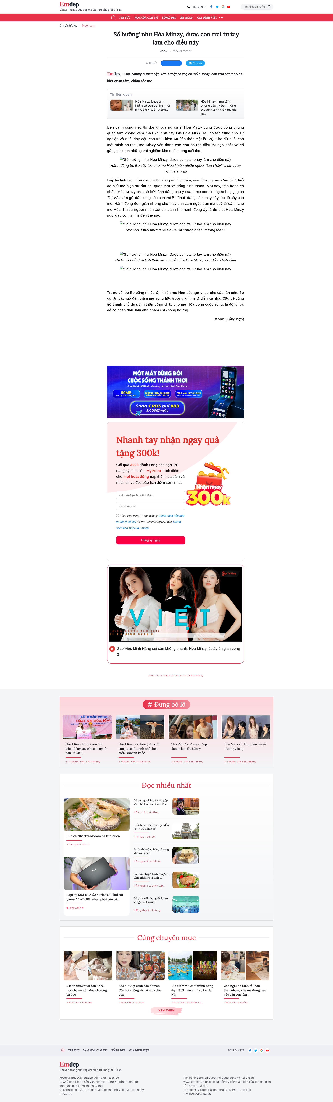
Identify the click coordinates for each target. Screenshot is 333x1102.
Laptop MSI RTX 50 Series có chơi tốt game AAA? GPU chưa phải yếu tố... (94, 897)
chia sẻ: (151, 62)
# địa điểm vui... (194, 1002)
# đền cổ (150, 836)
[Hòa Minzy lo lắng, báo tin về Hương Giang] (246, 727)
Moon (163, 51)
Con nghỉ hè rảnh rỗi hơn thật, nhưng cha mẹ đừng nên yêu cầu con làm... (245, 990)
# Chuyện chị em (75, 761)
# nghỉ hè (242, 1002)
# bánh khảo (153, 861)
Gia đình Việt (207, 17)
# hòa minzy (93, 761)
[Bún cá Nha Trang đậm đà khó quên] (97, 814)
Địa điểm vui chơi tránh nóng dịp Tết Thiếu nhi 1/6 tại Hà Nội (192, 990)
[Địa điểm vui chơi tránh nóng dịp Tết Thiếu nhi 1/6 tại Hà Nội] (192, 965)
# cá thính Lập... (155, 885)
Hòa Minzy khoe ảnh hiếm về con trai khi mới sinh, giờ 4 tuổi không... (152, 105)
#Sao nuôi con (171, 675)
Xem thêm (166, 1010)
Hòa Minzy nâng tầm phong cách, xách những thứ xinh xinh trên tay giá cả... (219, 108)
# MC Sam (138, 1002)
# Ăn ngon (72, 844)
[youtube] (228, 6)
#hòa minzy (155, 675)
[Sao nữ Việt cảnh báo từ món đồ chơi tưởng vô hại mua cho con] (140, 965)
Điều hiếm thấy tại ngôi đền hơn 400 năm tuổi (151, 827)
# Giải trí (138, 812)
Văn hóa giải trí (146, 17)
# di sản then (151, 812)
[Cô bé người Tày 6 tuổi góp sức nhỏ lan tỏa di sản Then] (185, 806)
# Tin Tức (139, 836)
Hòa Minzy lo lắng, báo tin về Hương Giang (245, 746)
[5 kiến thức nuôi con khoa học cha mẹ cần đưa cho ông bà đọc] (88, 965)
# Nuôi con (72, 1002)
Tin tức (124, 17)
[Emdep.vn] (70, 5)
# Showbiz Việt (127, 761)
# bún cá (84, 844)
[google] (223, 6)
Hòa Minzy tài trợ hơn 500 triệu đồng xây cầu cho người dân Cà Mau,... (86, 748)
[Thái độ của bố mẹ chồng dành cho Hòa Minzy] (193, 727)
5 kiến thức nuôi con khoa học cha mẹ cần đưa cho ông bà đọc (86, 990)
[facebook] (211, 6)
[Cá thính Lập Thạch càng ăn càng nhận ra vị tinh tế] (185, 880)
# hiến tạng (154, 910)
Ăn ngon (186, 17)
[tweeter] (217, 6)
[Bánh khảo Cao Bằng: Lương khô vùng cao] (185, 855)
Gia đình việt (139, 1050)
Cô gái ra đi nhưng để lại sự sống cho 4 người (151, 900)
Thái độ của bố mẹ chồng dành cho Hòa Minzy (189, 746)
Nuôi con (88, 25)
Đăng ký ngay (150, 540)
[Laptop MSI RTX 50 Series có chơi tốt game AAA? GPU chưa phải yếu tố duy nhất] (97, 873)
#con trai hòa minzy (191, 675)
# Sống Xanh (73, 907)
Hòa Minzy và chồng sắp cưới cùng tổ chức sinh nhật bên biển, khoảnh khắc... (139, 748)
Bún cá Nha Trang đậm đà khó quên (93, 836)
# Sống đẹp (140, 910)
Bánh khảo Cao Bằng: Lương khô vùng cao (151, 851)
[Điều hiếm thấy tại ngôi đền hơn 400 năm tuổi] (185, 831)
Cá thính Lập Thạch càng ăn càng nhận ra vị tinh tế (151, 875)
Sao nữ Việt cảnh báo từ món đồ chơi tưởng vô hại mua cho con (140, 990)
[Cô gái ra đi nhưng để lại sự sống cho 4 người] (185, 904)
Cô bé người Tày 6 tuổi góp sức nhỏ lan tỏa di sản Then (151, 802)
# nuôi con (86, 1002)
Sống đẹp (169, 17)
